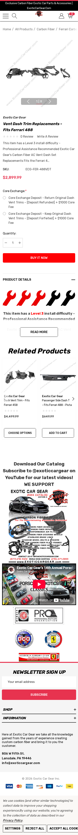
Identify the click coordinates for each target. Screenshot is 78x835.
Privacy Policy (12, 820)
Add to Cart (58, 433)
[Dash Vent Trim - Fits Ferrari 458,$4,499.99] (20, 376)
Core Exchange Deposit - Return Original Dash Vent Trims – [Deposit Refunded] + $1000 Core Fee (42, 202)
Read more (39, 332)
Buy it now (39, 258)
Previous (28, 101)
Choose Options (20, 433)
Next (50, 101)
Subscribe (39, 694)
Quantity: (9, 233)
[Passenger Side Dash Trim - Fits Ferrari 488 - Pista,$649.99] (58, 376)
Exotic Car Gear (14, 117)
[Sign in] (61, 16)
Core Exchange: (15, 191)
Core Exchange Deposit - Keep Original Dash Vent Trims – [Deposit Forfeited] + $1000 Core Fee (41, 218)
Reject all (35, 828)
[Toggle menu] (6, 16)
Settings (12, 828)
